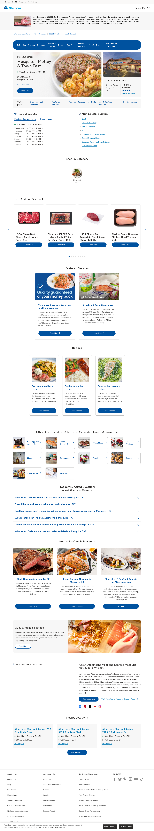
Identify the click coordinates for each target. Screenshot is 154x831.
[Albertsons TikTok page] (141, 780)
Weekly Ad (19, 744)
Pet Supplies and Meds (33, 443)
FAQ (9, 784)
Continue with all (126, 827)
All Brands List (13, 822)
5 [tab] (78, 256)
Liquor (33, 458)
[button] (140, 8)
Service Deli (33, 473)
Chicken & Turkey (89, 123)
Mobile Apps (12, 795)
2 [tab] (71, 256)
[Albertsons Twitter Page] (120, 780)
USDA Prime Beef (89, 146)
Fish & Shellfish (88, 126)
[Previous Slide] (9, 229)
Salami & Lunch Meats (91, 138)
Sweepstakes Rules (15, 800)
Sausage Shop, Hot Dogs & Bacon (96, 142)
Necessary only (109, 827)
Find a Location (79, 752)
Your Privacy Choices (87, 795)
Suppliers (46, 795)
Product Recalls (49, 811)
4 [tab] (75, 256)
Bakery (132, 458)
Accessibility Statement (88, 800)
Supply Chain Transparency (89, 811)
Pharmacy (22, 2)
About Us (47, 779)
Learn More (104, 333)
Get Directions (23, 84)
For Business (32, 2)
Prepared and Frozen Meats (93, 134)
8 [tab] (84, 256)
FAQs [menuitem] (93, 102)
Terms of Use (84, 779)
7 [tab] (82, 256)
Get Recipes (47, 410)
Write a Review (128, 93)
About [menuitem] (134, 102)
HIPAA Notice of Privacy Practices (92, 806)
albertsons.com (91, 699)
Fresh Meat (99, 443)
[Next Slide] (144, 229)
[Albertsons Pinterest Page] (125, 780)
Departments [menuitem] (83, 102)
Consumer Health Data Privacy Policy (93, 790)
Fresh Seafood (66, 443)
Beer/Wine (66, 458)
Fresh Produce (132, 443)
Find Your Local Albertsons (17, 811)
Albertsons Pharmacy (15, 816)
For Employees (49, 800)
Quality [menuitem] (126, 102)
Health (14, 2)
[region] (77, 827)
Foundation (47, 806)
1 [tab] (69, 256)
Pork (84, 130)
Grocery (8, 2)
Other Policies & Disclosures (90, 816)
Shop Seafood (83, 606)
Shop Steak (39, 606)
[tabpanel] (29, 227)
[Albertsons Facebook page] (115, 780)
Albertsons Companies (52, 784)
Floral (99, 458)
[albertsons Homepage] (12, 8)
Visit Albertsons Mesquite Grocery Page (119, 700)
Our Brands (11, 790)
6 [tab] (80, 256)
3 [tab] (73, 256)
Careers (46, 790)
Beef (84, 119)
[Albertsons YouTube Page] (136, 780)
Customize (37, 827)
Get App (128, 606)
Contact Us (11, 779)
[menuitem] (21, 45)
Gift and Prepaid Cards (16, 806)
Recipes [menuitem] (72, 102)
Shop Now (25, 90)
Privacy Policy (84, 784)
